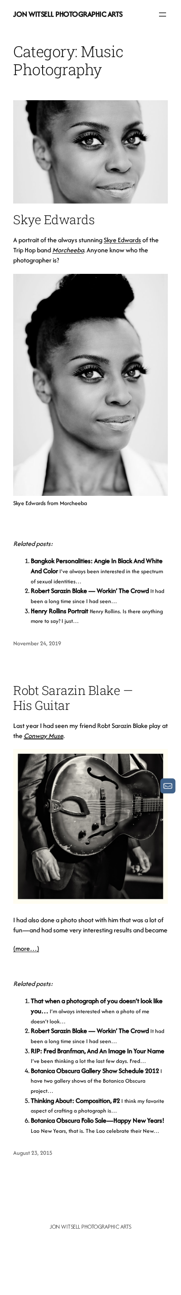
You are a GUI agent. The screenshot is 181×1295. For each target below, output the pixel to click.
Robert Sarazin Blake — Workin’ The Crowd (90, 590)
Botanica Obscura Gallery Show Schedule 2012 (95, 1070)
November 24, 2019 (37, 643)
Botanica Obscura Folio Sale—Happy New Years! (97, 1120)
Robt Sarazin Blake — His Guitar (73, 698)
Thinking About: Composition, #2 (75, 1100)
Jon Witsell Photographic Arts (68, 14)
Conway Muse (43, 735)
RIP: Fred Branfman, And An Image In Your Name (97, 1050)
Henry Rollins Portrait (59, 610)
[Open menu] (162, 14)
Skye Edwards (53, 219)
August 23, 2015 (32, 1153)
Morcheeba (68, 250)
